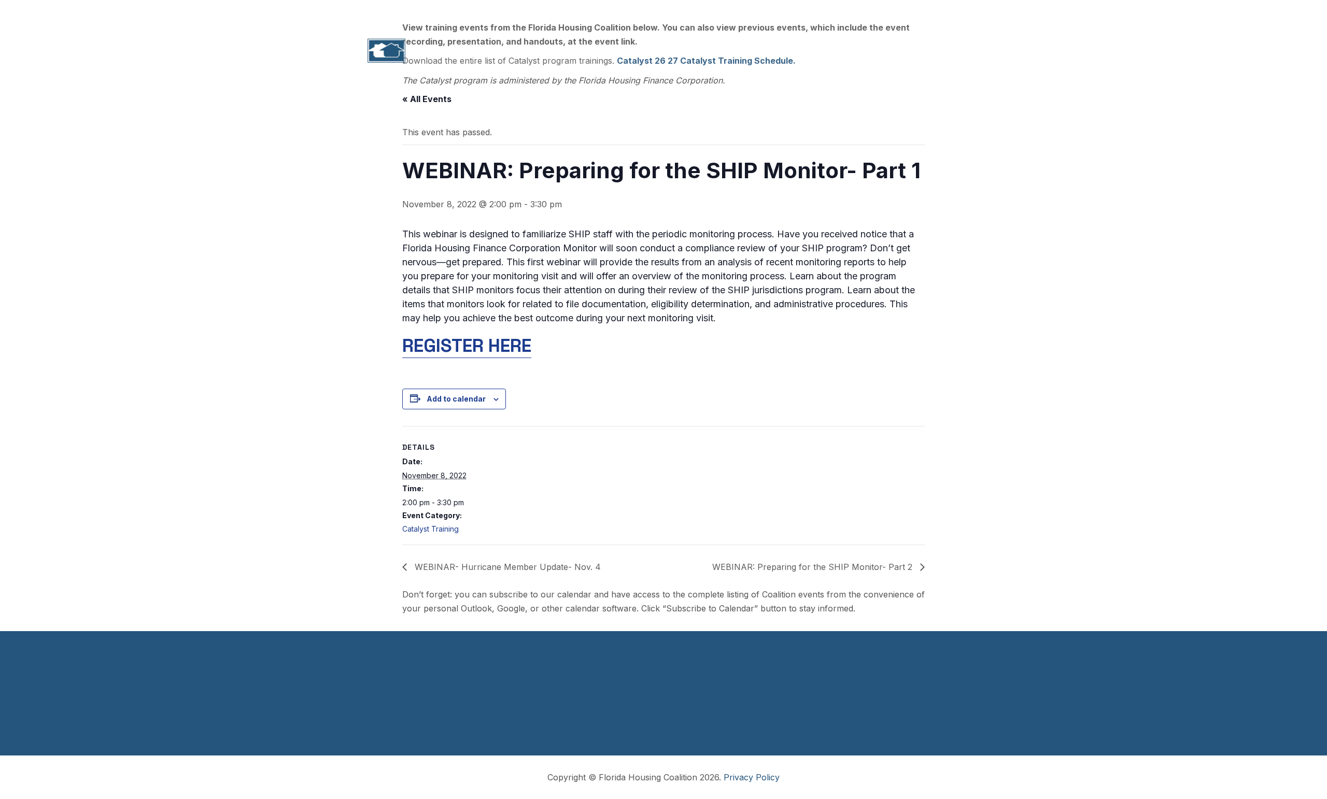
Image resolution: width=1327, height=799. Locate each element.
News (881, 51)
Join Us (843, 11)
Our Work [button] (601, 51)
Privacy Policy (752, 777)
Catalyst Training (430, 528)
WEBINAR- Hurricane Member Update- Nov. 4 (506, 567)
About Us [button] (487, 51)
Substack (936, 11)
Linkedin (888, 11)
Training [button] (661, 51)
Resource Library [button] (737, 51)
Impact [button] (544, 51)
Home (433, 51)
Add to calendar (456, 398)
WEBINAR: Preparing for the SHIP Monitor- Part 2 (813, 567)
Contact (933, 51)
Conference (821, 51)
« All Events (426, 99)
